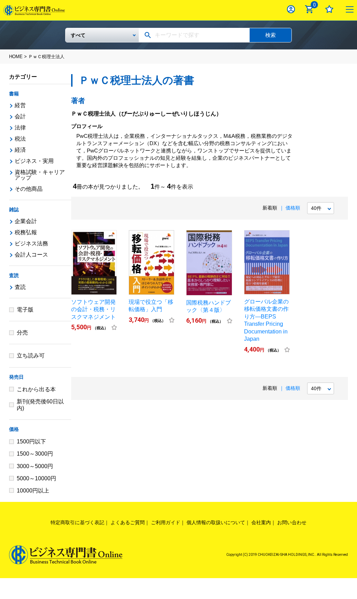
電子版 (25, 310)
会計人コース (31, 255)
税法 (20, 139)
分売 (22, 333)
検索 (270, 35)
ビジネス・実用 (34, 161)
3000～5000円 (35, 466)
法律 (20, 128)
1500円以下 (31, 441)
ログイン (291, 9)
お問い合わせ (291, 522)
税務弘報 (26, 232)
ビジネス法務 (31, 243)
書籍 (14, 93)
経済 (20, 150)
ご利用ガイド (165, 522)
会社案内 (261, 522)
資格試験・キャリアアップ (40, 175)
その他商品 (29, 189)
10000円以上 (33, 491)
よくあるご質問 (128, 522)
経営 (20, 105)
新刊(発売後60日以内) (40, 405)
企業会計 (26, 221)
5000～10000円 (36, 478)
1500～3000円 (35, 454)
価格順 (293, 208)
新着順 (270, 208)
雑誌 (14, 209)
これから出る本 (36, 389)
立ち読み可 (31, 355)
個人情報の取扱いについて (216, 522)
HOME (16, 56)
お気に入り (329, 9)
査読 (14, 275)
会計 (20, 116)
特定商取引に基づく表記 (77, 522)
